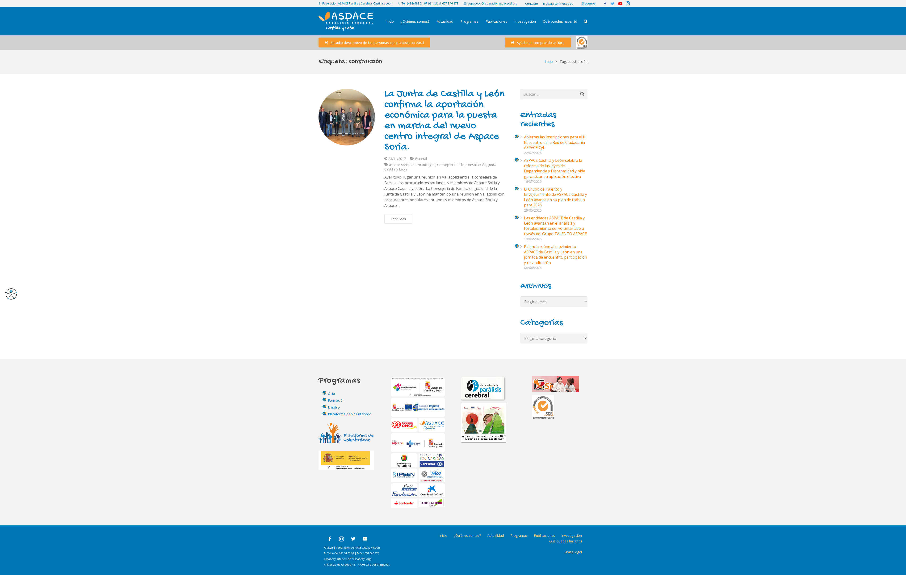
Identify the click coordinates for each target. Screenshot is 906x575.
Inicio (549, 61)
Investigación (571, 535)
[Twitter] (353, 539)
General (421, 158)
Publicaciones (544, 535)
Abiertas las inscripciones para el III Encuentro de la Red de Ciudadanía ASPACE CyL (555, 142)
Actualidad (495, 535)
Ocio (331, 393)
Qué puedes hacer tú (565, 541)
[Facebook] (330, 539)
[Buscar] (586, 21)
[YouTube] (365, 539)
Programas (519, 535)
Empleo (334, 407)
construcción (476, 164)
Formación (336, 400)
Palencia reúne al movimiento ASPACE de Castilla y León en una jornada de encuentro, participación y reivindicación (555, 254)
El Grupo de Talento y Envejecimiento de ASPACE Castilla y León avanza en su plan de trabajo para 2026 (555, 197)
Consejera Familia (451, 164)
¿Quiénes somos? (467, 535)
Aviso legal (573, 552)
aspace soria (399, 164)
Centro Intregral (423, 164)
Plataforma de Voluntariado (349, 414)
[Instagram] (341, 539)
